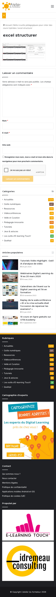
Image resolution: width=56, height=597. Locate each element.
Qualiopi (7, 240)
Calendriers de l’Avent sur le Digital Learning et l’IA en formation (35, 289)
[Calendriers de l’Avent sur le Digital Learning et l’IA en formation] (10, 290)
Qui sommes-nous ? (11, 474)
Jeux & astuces (11, 231)
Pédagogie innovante (14, 222)
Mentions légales (10, 483)
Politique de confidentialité (14, 487)
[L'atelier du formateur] (11, 6)
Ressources (9, 208)
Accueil (8, 25)
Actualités (8, 199)
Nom (5, 121)
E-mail (6, 133)
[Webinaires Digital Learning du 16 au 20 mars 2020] (10, 277)
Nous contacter (9, 478)
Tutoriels (8, 227)
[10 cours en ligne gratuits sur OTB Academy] (10, 320)
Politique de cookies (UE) (13, 496)
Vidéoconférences (12, 213)
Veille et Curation (12, 218)
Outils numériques (12, 204)
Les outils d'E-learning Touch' (17, 236)
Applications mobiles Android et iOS (18, 491)
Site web (6, 145)
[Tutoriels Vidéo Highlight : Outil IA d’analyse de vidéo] (10, 264)
